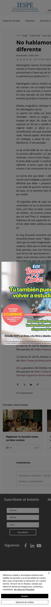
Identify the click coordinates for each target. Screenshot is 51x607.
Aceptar (24, 596)
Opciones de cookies (25, 602)
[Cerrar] (47, 574)
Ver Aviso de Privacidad (24, 589)
